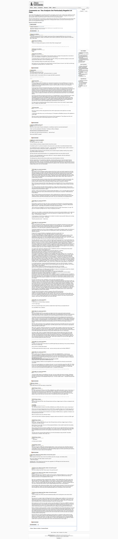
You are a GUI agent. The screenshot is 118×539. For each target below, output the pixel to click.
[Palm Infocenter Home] (36, 6)
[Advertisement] (66, 3)
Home (31, 7)
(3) (86, 56)
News (34, 7)
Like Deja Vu (81, 76)
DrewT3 (31, 455)
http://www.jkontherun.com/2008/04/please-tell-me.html (39, 130)
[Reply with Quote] (43, 54)
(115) (82, 57)
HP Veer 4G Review (82, 83)
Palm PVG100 (81, 74)
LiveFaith (33, 473)
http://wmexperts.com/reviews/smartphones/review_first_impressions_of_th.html (45, 358)
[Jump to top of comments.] (38, 525)
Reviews (45, 7)
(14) (81, 53)
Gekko (33, 201)
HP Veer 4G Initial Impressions (81, 61)
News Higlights (83, 50)
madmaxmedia (34, 405)
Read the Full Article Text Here (35, 22)
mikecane (31, 125)
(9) (78, 54)
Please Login (32, 28)
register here (36, 28)
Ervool (33, 108)
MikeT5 (33, 223)
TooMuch (33, 493)
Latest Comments (83, 64)
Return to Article (37, 528)
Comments (40, 7)
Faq (63, 532)
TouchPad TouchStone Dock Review (82, 81)
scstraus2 (33, 54)
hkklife (33, 41)
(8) (87, 58)
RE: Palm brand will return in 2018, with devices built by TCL (83, 69)
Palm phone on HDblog (83, 72)
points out (38, 14)
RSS (50, 7)
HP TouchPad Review (83, 58)
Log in (86, 11)
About (53, 7)
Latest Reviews (83, 78)
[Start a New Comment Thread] (33, 525)
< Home (31, 528)
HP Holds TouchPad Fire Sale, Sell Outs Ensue (83, 56)
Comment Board (44, 528)
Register (81, 11)
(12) (81, 60)
